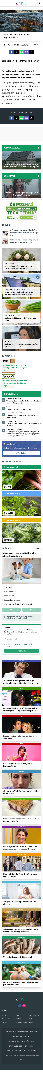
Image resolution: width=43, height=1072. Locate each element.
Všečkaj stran (23, 453)
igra (32, 112)
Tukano (12, 112)
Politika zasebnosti (15, 1046)
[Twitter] (16, 52)
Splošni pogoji (31, 1046)
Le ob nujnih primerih (12, 600)
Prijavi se (22, 651)
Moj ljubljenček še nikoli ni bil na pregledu (19, 604)
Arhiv (37, 548)
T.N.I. (9, 45)
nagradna (23, 112)
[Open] (5, 3)
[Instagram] (24, 1005)
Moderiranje (17, 1037)
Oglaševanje (11, 1032)
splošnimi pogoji (20, 644)
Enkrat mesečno (10, 592)
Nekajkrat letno (9, 596)
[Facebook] (11, 52)
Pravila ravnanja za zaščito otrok (21, 1051)
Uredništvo (23, 1032)
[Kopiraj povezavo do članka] (31, 52)
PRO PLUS (33, 1032)
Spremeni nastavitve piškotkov (21, 1041)
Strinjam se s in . (19, 645)
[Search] (40, 3)
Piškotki (28, 1037)
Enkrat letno (8, 587)
